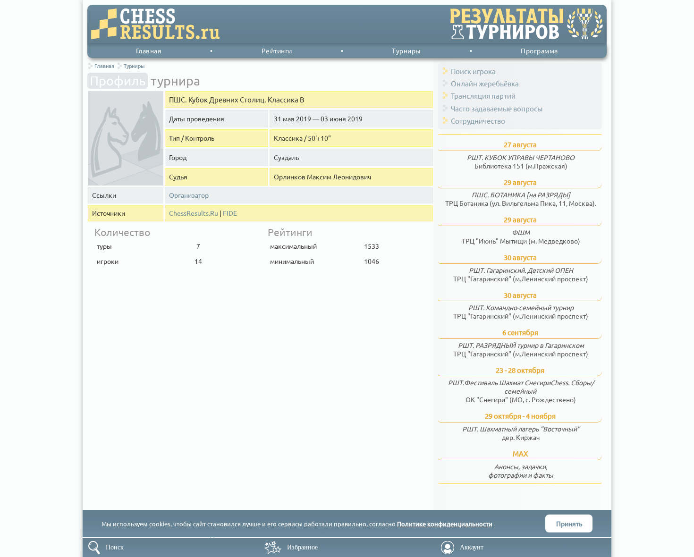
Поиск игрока (473, 71)
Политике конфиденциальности (444, 524)
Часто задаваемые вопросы (496, 108)
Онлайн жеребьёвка (485, 83)
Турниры (406, 50)
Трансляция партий (483, 95)
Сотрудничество (478, 120)
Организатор (189, 195)
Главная (149, 50)
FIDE (230, 213)
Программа (539, 50)
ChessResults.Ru (193, 213)
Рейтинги (277, 50)
